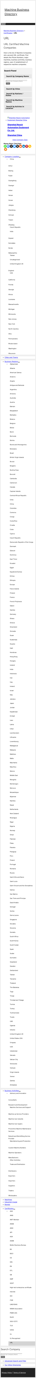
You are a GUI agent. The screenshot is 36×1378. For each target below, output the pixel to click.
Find (8, 83)
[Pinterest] (26, 146)
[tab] (18, 76)
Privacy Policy (7, 1373)
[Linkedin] (23, 146)
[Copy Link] (29, 146)
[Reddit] (20, 146)
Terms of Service (19, 1373)
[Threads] (11, 146)
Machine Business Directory (14, 31)
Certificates (8, 33)
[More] (5, 149)
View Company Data (19, 140)
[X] (17, 146)
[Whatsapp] (5, 146)
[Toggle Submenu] (20, 1091)
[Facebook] (8, 146)
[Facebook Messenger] (14, 146)
